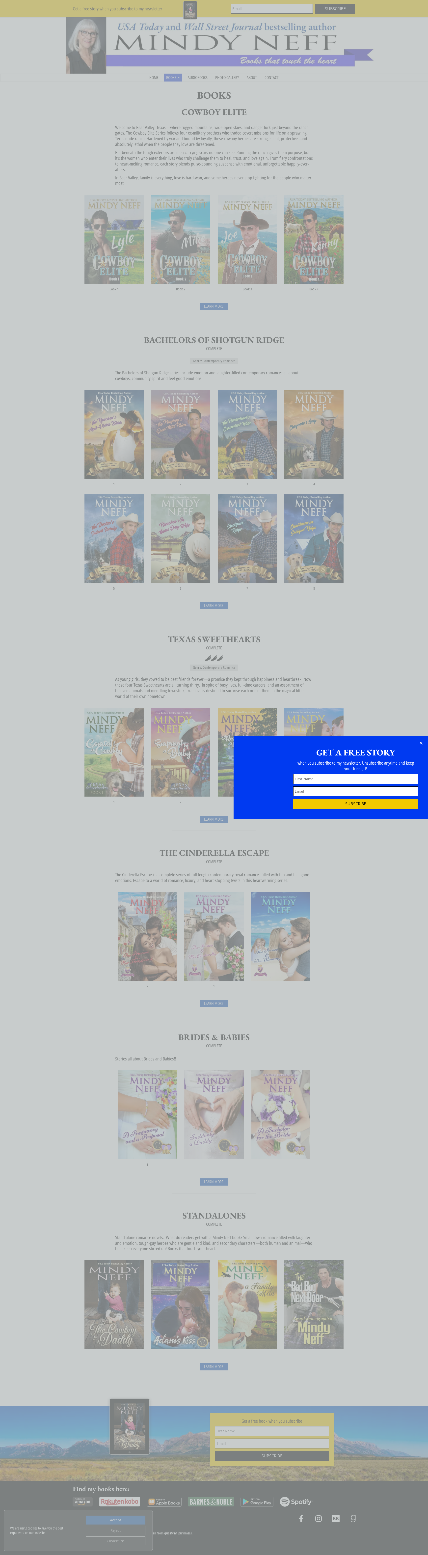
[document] (214, 777)
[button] (421, 743)
